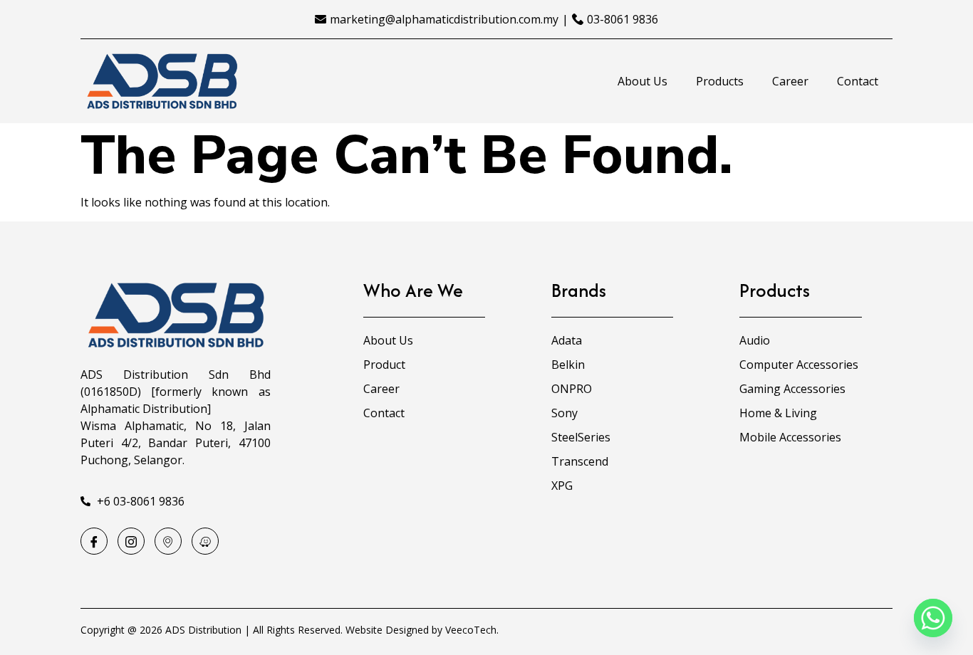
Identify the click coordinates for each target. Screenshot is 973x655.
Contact (857, 81)
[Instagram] (131, 541)
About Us (642, 81)
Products (720, 81)
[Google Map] (168, 541)
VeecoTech (470, 629)
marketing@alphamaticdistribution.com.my (444, 19)
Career (790, 81)
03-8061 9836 (622, 19)
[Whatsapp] (933, 618)
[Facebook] (94, 541)
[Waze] (205, 541)
